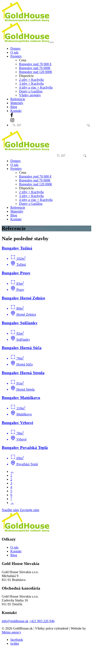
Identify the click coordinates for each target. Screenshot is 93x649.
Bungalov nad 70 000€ (34, 68)
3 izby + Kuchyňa (31, 83)
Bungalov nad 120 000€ (35, 72)
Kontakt (15, 111)
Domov (15, 48)
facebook (16, 639)
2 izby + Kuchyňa (31, 79)
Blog (13, 107)
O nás (14, 52)
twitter (14, 643)
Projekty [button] (16, 56)
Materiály (16, 103)
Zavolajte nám (29, 510)
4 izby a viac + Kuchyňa (36, 87)
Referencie (17, 99)
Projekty (16, 168)
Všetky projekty (30, 95)
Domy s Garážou (30, 91)
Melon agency (11, 632)
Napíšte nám (10, 510)
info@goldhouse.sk (15, 621)
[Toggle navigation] (52, 42)
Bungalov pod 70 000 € (35, 64)
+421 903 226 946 (42, 621)
